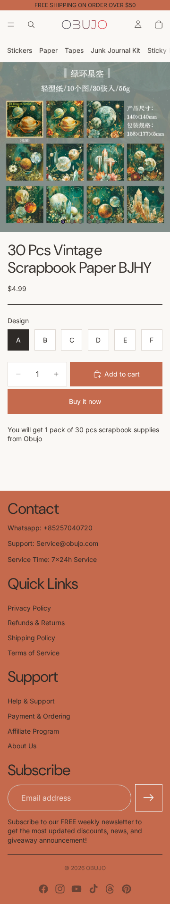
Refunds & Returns (36, 623)
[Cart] (158, 24)
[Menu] (11, 24)
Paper (48, 50)
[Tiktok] (93, 889)
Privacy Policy (29, 608)
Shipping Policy (31, 638)
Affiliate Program (33, 731)
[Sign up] (148, 798)
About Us (22, 746)
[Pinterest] (126, 889)
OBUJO (96, 867)
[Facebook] (43, 889)
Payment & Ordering (39, 716)
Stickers (19, 50)
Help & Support (31, 701)
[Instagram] (60, 889)
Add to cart (122, 374)
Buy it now (85, 401)
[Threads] (110, 889)
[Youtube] (76, 889)
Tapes (74, 50)
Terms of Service (34, 653)
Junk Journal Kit (115, 50)
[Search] (31, 24)
